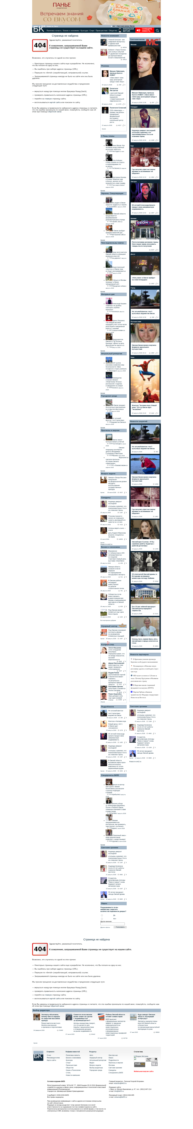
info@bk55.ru (119, 1091)
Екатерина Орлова (115, 686)
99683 (158, 1032)
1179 (121, 730)
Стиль (68, 1073)
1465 (121, 742)
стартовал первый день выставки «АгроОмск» (117, 560)
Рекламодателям (53, 1058)
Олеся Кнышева (114, 648)
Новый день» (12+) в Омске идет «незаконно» (115, 726)
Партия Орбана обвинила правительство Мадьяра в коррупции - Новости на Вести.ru (145, 694)
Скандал (134, 107)
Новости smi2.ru (106, 544)
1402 (152, 283)
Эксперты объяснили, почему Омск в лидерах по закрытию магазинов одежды (50, 1017)
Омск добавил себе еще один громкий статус (115, 698)
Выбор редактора (41, 1010)
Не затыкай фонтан (115, 711)
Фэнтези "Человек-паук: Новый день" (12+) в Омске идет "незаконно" (144, 407)
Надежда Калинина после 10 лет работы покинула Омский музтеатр (116, 869)
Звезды (134, 181)
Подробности (107, 707)
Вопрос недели (108, 473)
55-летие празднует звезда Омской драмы (116, 893)
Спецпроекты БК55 (110, 775)
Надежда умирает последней (115, 502)
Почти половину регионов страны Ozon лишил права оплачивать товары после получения (145, 244)
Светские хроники (109, 847)
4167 (121, 888)
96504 (125, 47)
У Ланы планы (107, 136)
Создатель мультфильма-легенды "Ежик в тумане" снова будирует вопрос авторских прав (116, 882)
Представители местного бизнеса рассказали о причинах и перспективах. (51, 1025)
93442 (93, 1034)
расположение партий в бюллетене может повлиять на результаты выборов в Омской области (116, 680)
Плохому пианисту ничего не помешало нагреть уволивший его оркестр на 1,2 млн (117, 519)
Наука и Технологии (73, 1070)
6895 (121, 899)
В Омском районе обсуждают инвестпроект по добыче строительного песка (116, 584)
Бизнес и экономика (71, 31)
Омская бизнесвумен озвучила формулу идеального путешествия (144, 347)
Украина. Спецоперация (112, 193)
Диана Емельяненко (116, 663)
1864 (152, 177)
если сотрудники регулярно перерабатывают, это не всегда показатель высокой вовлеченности (116, 655)
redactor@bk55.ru (120, 1083)
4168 (150, 747)
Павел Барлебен (115, 694)
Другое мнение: (106, 921)
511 (122, 577)
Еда (132, 146)
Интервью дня (107, 294)
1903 (121, 771)
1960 (152, 353)
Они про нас (113, 1055)
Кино (132, 357)
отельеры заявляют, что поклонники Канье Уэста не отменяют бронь (117, 508)
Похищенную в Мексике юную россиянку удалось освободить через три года (144, 669)
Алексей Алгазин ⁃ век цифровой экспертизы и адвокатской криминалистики (116, 43)
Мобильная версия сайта (143, 1071)
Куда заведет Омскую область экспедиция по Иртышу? (146, 1016)
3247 (120, 671)
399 (153, 317)
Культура (84, 31)
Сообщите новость (147, 30)
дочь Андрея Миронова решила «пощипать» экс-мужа (117, 535)
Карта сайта (51, 1060)
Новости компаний (110, 36)
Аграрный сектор (109, 626)
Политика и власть (54, 31)
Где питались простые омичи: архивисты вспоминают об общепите (143, 171)
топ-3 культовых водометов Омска (114, 714)
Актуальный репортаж (111, 353)
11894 (120, 699)
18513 (125, 59)
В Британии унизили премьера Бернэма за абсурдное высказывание (144, 660)
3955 (120, 661)
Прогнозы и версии (110, 430)
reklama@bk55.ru (120, 1097)
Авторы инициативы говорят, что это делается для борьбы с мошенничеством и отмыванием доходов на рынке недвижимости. (84, 1027)
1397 (121, 512)
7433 (121, 524)
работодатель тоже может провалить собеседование (115, 667)
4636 (120, 692)
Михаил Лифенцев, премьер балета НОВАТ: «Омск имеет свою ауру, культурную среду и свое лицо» (144, 96)
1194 (121, 617)
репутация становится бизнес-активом (116, 689)
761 (121, 590)
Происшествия (101, 31)
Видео (92, 1063)
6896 (150, 758)
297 (153, 102)
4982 (121, 874)
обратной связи (54, 112)
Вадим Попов (113, 673)
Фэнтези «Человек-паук (117, 721)
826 (121, 606)
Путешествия (136, 322)
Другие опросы (105, 927)
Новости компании (73, 1075)
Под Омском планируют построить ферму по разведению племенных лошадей (117, 633)
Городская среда (109, 396)
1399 (152, 140)
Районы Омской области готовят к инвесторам (115, 1016)
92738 (125, 1038)
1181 (152, 413)
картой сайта (55, 102)
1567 (121, 638)
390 (121, 717)
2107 (152, 250)
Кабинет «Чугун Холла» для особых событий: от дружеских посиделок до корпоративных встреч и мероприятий (117, 54)
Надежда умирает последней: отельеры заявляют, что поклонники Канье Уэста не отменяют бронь (144, 133)
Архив (104, 129)
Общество (113, 31)
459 (121, 563)
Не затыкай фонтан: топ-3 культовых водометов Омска (143, 312)
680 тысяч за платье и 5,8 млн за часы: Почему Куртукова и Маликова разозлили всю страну (144, 678)
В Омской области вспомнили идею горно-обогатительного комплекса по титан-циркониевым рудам (117, 764)
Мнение (134, 45)
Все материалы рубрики (108, 620)
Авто (91, 1055)
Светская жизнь (137, 39)
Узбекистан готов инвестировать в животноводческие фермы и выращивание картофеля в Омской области (117, 599)
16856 (121, 539)
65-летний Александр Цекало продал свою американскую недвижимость (116, 737)
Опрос (111, 1058)
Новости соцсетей (138, 421)
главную (48, 99)
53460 (61, 1030)
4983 (150, 733)
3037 (121, 492)
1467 (152, 213)
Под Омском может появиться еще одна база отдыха (116, 612)
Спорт (92, 31)
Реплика (105, 66)
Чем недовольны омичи (112, 243)
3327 (120, 684)
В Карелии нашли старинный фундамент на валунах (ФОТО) (143, 686)
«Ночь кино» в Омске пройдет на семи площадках (143, 279)
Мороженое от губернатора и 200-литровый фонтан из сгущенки (116, 554)
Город (133, 288)
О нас (49, 1055)
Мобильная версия (128, 30)
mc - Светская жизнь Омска (124, 26)
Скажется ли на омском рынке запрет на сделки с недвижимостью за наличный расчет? (83, 1017)
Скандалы (106, 497)
